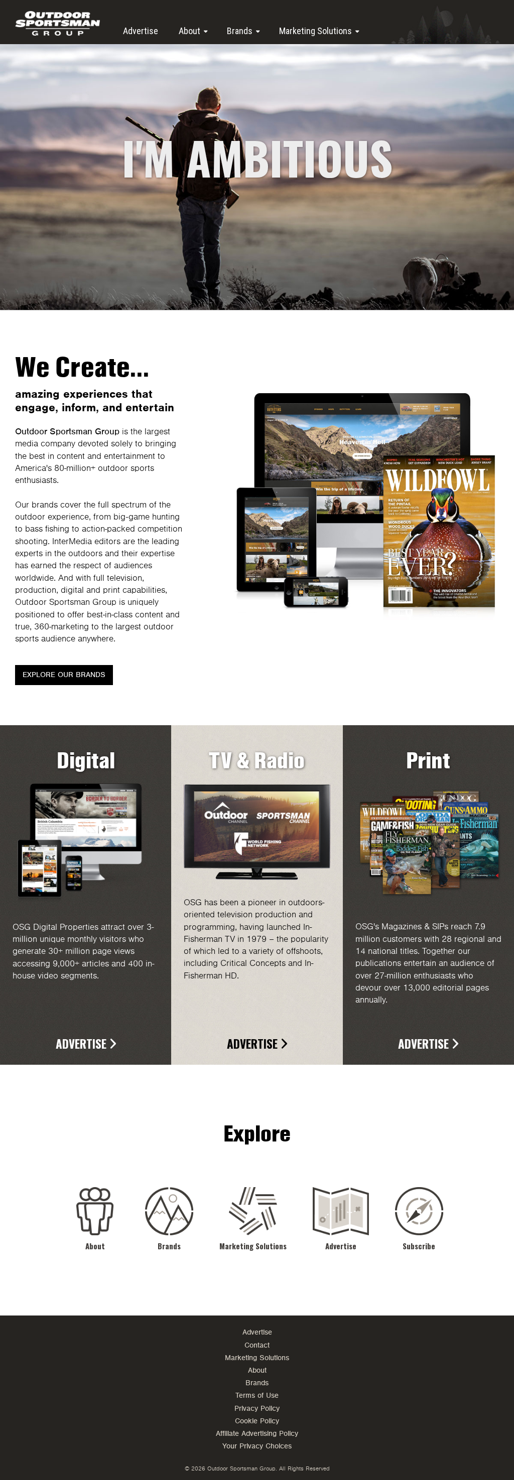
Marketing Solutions (315, 31)
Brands (239, 31)
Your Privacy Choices (257, 1446)
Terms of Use (257, 1395)
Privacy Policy (257, 1408)
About (189, 31)
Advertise (140, 31)
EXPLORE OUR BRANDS (64, 675)
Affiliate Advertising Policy (257, 1433)
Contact (257, 1345)
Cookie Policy (257, 1421)
